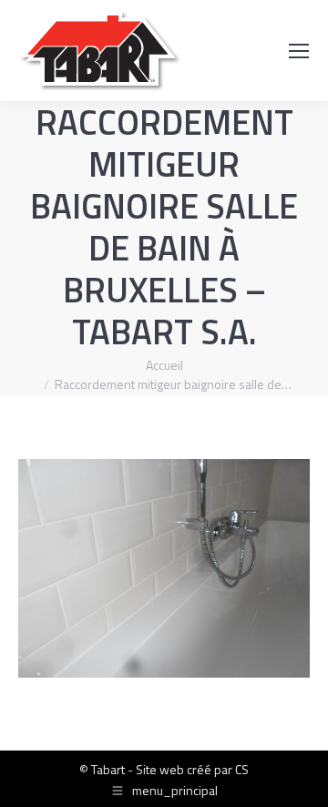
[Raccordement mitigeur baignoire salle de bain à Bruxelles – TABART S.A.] (164, 568)
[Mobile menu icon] (299, 51)
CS (242, 769)
